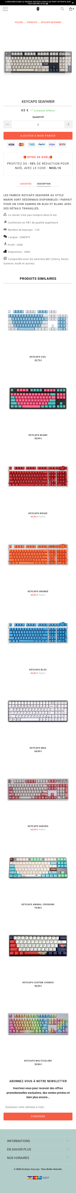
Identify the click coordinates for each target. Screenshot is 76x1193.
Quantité (38, 117)
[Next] (69, 62)
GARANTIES (25, 184)
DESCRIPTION (44, 184)
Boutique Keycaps (31, 1169)
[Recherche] (63, 8)
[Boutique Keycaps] (38, 8)
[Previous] (7, 62)
